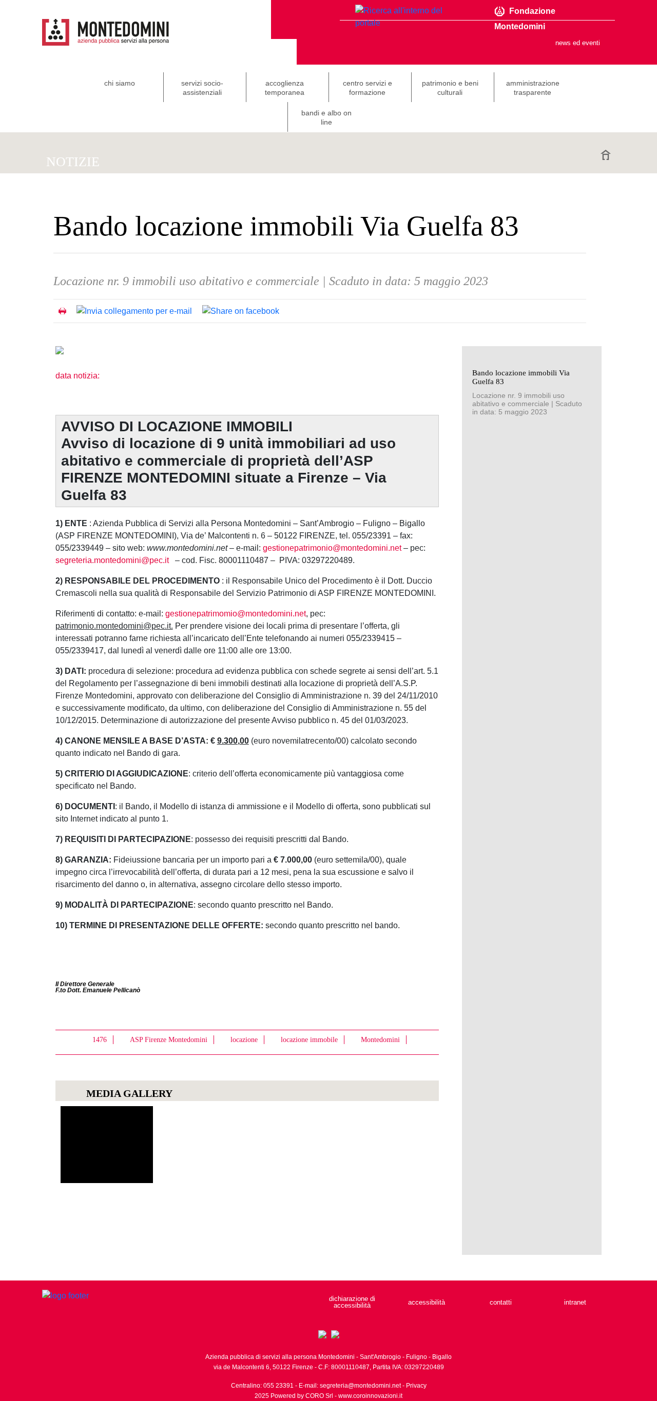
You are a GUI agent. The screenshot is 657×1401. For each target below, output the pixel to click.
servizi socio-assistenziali (202, 87)
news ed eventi (577, 43)
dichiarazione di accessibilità (352, 1302)
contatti (501, 1302)
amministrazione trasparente (532, 87)
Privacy (416, 1385)
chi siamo (119, 83)
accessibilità (426, 1302)
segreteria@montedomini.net (360, 1385)
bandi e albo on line (326, 117)
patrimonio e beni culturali (450, 87)
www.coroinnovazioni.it (370, 1395)
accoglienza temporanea (284, 87)
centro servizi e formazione (367, 87)
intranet (575, 1302)
